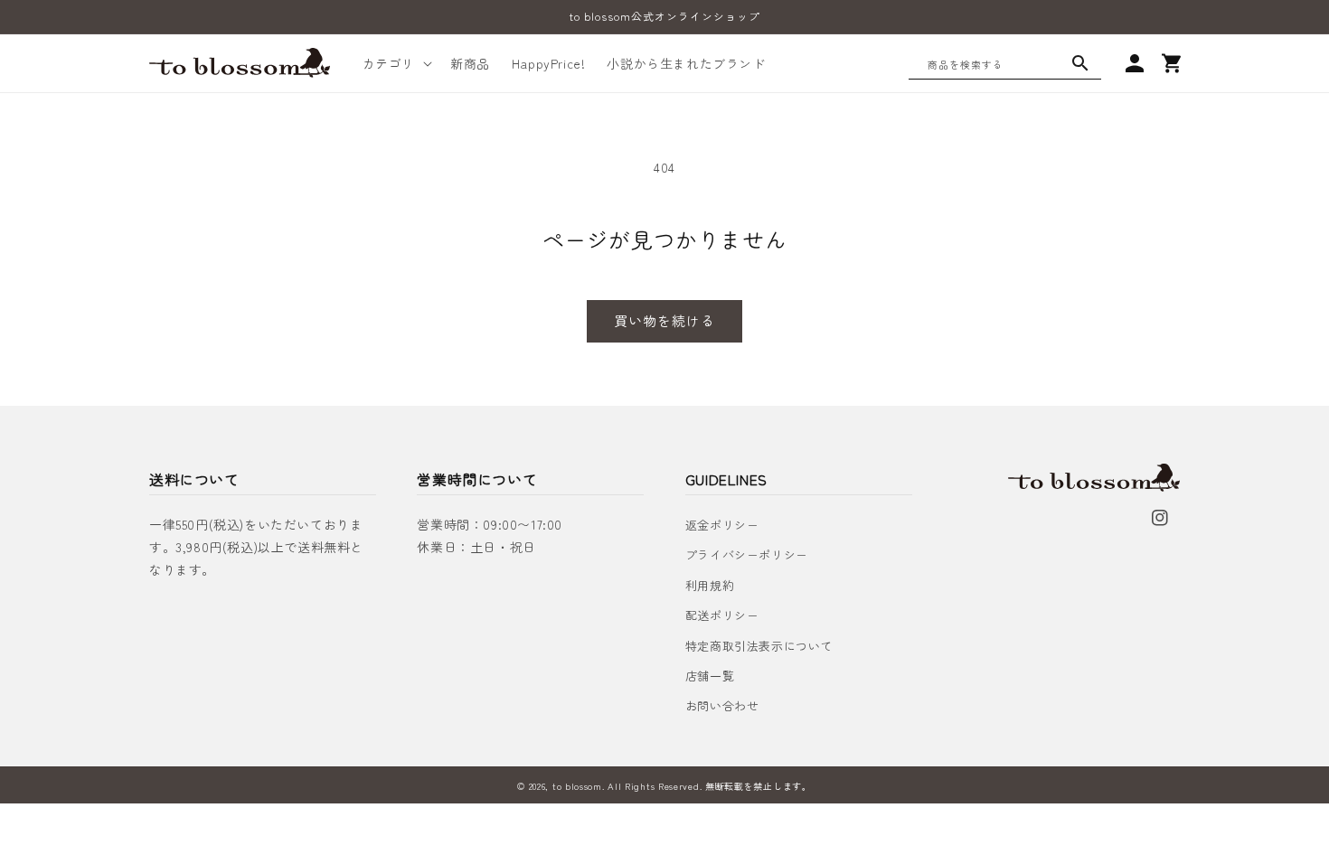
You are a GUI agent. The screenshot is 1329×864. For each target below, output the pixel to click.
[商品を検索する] (1080, 63)
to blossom (577, 786)
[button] (395, 63)
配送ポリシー (722, 615)
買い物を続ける (664, 320)
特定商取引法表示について (759, 645)
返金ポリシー (722, 524)
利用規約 (709, 585)
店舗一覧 (709, 675)
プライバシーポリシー (746, 554)
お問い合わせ (722, 705)
